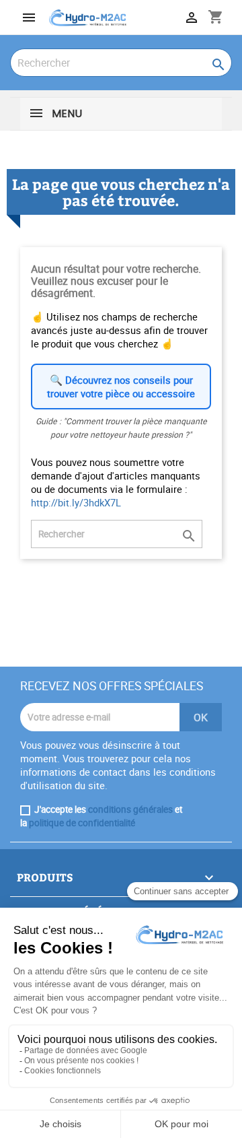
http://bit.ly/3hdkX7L (76, 502)
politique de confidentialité (82, 823)
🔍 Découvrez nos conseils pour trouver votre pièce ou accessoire (121, 386)
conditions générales (130, 809)
